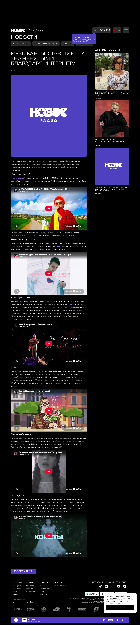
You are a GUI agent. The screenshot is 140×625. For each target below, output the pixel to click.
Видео (41, 591)
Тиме (57, 246)
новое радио (44, 586)
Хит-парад (30, 586)
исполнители (31, 591)
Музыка (29, 582)
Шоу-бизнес (20, 43)
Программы (18, 586)
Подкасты (17, 589)
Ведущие (16, 591)
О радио (16, 594)
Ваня (71, 304)
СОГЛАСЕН (120, 608)
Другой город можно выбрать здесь (84, 41)
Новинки (29, 589)
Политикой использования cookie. (119, 602)
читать (98, 98)
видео (68, 43)
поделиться (23, 571)
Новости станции (46, 43)
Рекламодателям (59, 586)
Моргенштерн (17, 178)
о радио (17, 582)
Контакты (57, 582)
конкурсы (43, 594)
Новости (43, 582)
